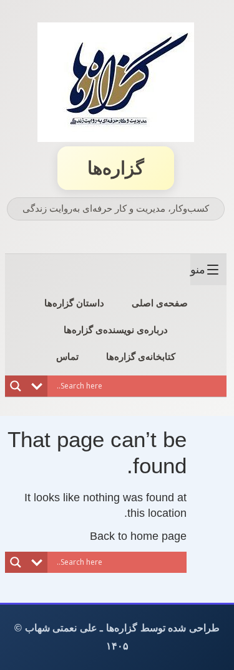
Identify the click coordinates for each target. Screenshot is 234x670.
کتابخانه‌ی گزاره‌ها (140, 356)
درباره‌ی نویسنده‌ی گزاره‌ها (116, 329)
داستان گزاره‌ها (74, 303)
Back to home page (138, 536)
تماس (67, 356)
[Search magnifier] (15, 386)
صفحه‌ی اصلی (160, 303)
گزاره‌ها (115, 168)
